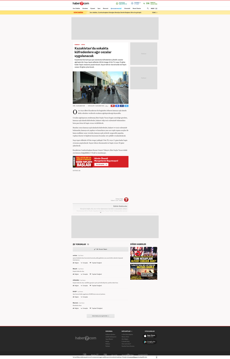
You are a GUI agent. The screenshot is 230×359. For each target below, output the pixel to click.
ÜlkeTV (114, 355)
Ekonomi (105, 8)
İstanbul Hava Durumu (128, 346)
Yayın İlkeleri (109, 339)
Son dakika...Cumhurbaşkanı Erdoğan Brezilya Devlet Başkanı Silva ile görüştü (115, 12)
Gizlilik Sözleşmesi (111, 337)
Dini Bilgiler (125, 339)
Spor (99, 8)
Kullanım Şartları (110, 334)
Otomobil (127, 8)
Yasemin (143, 355)
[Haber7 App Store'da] (149, 336)
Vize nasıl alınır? (126, 344)
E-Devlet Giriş (125, 341)
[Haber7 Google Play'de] (149, 342)
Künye (107, 341)
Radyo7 (95, 355)
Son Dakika (76, 8)
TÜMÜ (154, 12)
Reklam (108, 344)
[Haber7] (81, 3)
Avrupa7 (105, 355)
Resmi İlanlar (137, 8)
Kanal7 (84, 355)
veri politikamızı (133, 357)
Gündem (85, 8)
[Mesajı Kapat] (156, 357)
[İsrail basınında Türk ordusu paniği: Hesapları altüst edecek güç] (143, 254)
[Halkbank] (116, 8)
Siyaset (92, 8)
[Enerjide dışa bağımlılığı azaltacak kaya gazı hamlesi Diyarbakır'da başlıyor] (143, 271)
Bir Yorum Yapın (101, 249)
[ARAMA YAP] (147, 8)
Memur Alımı (125, 337)
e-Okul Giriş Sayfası (127, 334)
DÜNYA (83, 44)
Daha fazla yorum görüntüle (100, 316)
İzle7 (127, 355)
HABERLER (77, 44)
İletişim (108, 346)
